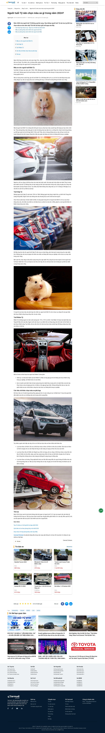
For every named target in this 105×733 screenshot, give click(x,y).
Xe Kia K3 (33, 669)
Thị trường (50, 714)
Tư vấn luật (50, 706)
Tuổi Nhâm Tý (20, 47)
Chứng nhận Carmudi (70, 714)
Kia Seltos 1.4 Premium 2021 (63, 586)
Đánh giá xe (50, 709)
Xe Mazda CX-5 (11, 680)
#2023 (28, 610)
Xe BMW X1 (79, 682)
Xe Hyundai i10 (57, 672)
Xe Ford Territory (35, 684)
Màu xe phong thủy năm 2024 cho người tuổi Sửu (28, 29)
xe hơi (38, 610)
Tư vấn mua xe (51, 704)
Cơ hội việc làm (68, 711)
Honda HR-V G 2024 (19, 586)
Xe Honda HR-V (80, 674)
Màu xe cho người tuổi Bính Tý (24, 41)
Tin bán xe (19, 547)
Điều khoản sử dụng (70, 709)
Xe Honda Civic (80, 670)
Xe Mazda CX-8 (11, 682)
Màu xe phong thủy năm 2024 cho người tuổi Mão (28, 32)
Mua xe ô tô (33, 701)
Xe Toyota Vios (11, 669)
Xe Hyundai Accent (58, 669)
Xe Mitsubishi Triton (58, 684)
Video (49, 716)
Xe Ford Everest (34, 680)
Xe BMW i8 (79, 680)
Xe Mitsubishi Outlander (59, 685)
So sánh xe (50, 711)
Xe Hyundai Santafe (58, 670)
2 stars (24, 603)
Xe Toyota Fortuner (12, 672)
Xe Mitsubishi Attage (59, 682)
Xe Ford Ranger (34, 685)
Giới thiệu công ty (69, 701)
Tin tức (49, 701)
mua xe (22, 610)
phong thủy (15, 610)
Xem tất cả (69, 546)
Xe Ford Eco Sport (35, 682)
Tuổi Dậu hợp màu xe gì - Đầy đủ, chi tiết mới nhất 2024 (30, 27)
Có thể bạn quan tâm (17, 613)
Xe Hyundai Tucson (58, 674)
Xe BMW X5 (79, 684)
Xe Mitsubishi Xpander (59, 680)
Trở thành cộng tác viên (36, 706)
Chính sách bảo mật (70, 706)
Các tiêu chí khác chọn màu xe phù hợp (26, 51)
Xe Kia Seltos (34, 670)
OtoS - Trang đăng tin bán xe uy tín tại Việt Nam (89, 702)
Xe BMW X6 (79, 685)
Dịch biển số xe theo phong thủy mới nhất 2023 (26, 528)
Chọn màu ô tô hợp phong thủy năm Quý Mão (26, 531)
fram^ (60, 729)
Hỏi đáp (50, 719)
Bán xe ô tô (33, 704)
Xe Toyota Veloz (11, 670)
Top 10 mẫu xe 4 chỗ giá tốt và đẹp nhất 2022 (26, 525)
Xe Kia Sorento (34, 672)
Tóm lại (18, 54)
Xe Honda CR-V (80, 672)
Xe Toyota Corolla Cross (13, 674)
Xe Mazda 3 (10, 685)
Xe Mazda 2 (10, 684)
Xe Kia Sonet (34, 674)
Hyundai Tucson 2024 (20, 562)
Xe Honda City (80, 669)
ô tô (33, 610)
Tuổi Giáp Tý (19, 44)
